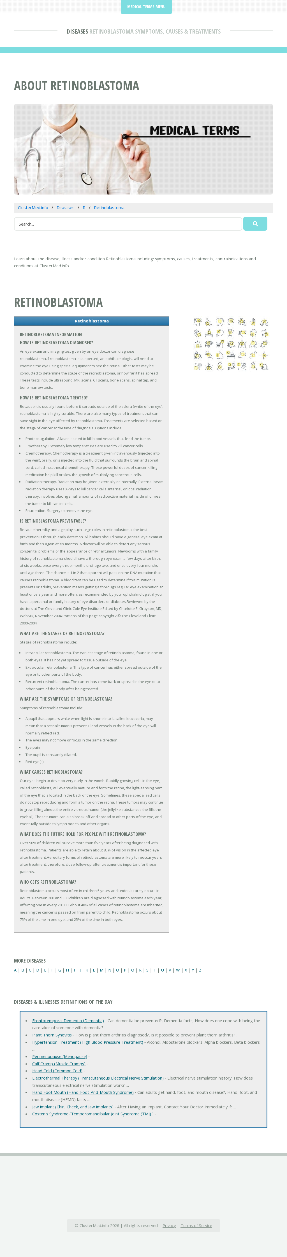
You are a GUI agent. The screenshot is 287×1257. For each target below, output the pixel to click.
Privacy (169, 1225)
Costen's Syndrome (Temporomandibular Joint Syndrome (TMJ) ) (93, 1113)
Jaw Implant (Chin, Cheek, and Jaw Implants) (73, 1106)
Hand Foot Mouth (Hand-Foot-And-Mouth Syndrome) (83, 1092)
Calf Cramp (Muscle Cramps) (58, 1063)
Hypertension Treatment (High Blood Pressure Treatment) (87, 1042)
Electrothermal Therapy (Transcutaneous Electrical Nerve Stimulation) (98, 1078)
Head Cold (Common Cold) (57, 1070)
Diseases (77, 31)
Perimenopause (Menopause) (59, 1056)
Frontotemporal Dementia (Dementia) (68, 1020)
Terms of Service (196, 1225)
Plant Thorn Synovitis (52, 1035)
